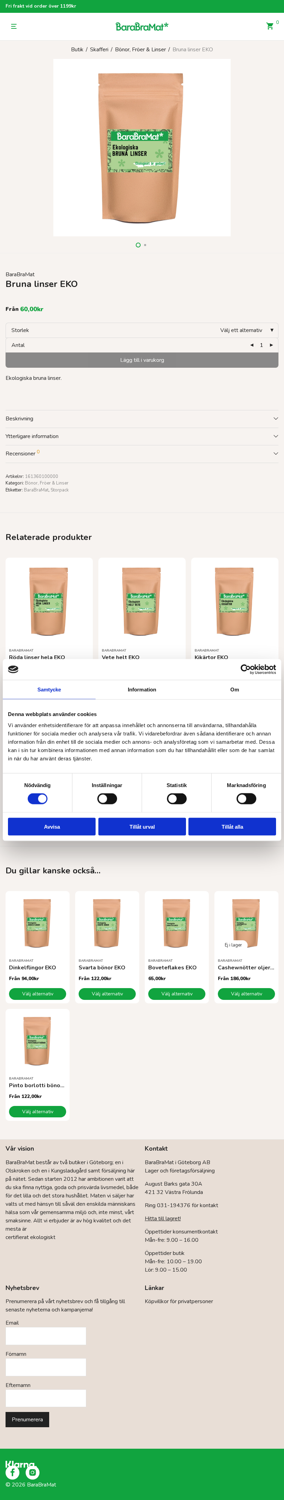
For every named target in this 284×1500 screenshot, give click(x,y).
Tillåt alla (232, 826)
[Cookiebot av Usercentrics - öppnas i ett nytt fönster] (245, 669)
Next (277, 147)
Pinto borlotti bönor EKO (42, 1085)
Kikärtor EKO (211, 657)
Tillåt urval (142, 826)
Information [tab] (142, 689)
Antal (18, 345)
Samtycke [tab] (49, 689)
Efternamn (18, 1385)
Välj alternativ (37, 994)
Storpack (60, 490)
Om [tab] (234, 689)
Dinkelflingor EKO (32, 967)
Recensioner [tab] (22, 452)
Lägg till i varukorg (142, 360)
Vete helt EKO (121, 657)
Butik (77, 49)
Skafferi (99, 49)
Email (12, 1323)
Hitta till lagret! (163, 1218)
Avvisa (52, 826)
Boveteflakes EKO (172, 967)
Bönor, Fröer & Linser (140, 49)
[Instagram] (32, 1473)
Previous (7, 147)
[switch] (107, 798)
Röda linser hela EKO (37, 657)
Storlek (20, 330)
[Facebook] (12, 1473)
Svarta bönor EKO (102, 967)
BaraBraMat (20, 274)
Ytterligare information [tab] (32, 436)
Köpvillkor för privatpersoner (179, 1301)
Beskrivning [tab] (19, 418)
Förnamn (16, 1354)
